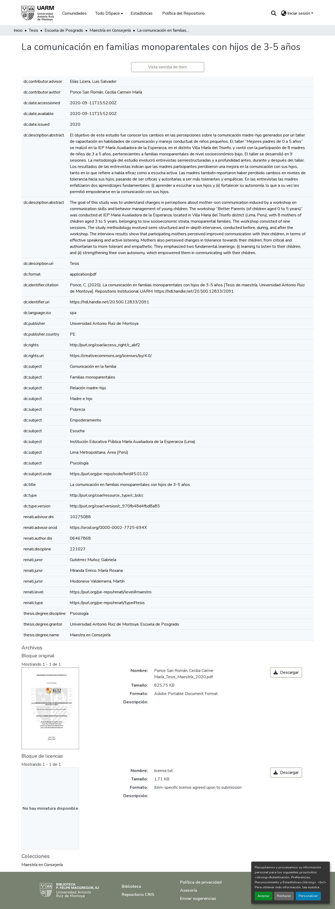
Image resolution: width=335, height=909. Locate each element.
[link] (286, 672)
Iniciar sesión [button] (299, 13)
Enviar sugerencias (198, 898)
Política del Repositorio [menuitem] (183, 13)
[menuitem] (108, 13)
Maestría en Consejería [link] (110, 30)
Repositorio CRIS (138, 894)
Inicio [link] (18, 30)
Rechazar (284, 896)
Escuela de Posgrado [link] (63, 30)
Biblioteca (131, 886)
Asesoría (188, 890)
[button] (41, 13)
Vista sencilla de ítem (167, 67)
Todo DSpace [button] (107, 13)
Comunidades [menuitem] (74, 13)
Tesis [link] (33, 30)
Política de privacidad (201, 882)
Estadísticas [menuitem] (142, 13)
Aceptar (264, 896)
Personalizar (308, 896)
